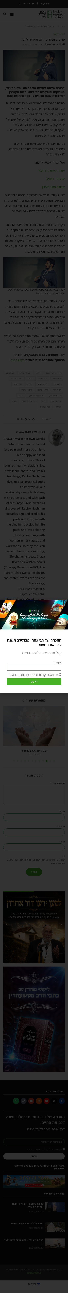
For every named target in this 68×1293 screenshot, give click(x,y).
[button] (4, 604)
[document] (34, 646)
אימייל (57, 662)
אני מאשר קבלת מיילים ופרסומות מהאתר (33, 675)
